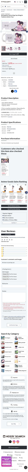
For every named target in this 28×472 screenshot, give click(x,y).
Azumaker (10, 79)
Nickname (5, 283)
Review (4, 291)
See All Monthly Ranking (14, 209)
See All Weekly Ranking (14, 206)
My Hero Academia (9, 218)
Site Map (20, 466)
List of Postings (8, 234)
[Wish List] (17, 2)
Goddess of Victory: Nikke (10, 220)
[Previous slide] (1, 32)
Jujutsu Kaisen (7, 215)
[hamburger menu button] (25, 2)
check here (23, 388)
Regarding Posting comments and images (17, 237)
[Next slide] (27, 32)
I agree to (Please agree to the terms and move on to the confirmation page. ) (14, 318)
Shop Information (20, 464)
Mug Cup (10, 83)
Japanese (10, 116)
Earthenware (11, 81)
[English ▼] (15, 2)
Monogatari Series (12, 85)
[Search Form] (22, 2)
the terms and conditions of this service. (14, 317)
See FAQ (13, 424)
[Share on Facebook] (15, 91)
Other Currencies (5, 65)
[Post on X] (12, 91)
